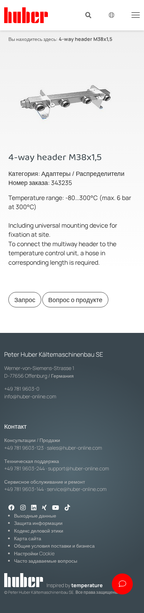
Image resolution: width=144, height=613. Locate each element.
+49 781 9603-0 (21, 388)
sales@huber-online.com (74, 447)
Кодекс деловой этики (38, 530)
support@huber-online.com (78, 468)
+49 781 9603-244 (24, 468)
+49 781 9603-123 (24, 447)
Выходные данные (35, 515)
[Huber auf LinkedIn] (33, 508)
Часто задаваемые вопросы (45, 560)
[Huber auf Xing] (44, 508)
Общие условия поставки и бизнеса (54, 545)
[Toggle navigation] (135, 14)
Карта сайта (27, 538)
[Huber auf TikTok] (67, 508)
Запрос (24, 299)
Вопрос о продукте (75, 299)
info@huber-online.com (30, 396)
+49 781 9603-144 (24, 489)
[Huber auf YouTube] (55, 508)
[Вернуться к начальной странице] (26, 15)
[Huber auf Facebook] (11, 508)
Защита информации (38, 523)
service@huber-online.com (77, 489)
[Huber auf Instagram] (23, 508)
